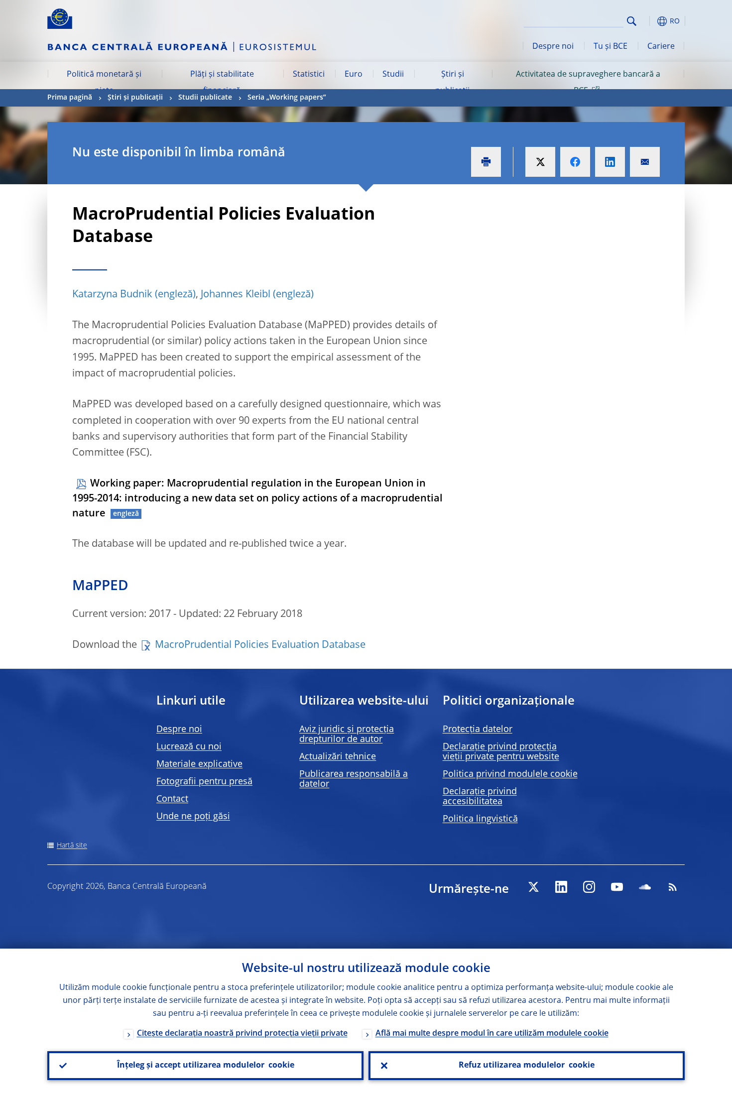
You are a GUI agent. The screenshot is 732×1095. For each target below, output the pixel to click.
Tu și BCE (610, 47)
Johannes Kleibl (235, 295)
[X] (533, 887)
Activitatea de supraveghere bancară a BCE (588, 83)
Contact (172, 799)
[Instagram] (589, 887)
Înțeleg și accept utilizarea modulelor (205, 1066)
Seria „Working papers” (286, 97)
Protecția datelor (477, 729)
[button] (650, 21)
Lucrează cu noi (189, 746)
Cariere (661, 47)
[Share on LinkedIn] (610, 162)
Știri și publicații (452, 83)
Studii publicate (205, 97)
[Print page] (486, 162)
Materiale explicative (199, 764)
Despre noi (553, 47)
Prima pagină (69, 97)
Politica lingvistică (480, 819)
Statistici (309, 75)
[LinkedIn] (561, 887)
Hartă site (72, 845)
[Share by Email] (645, 162)
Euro (354, 75)
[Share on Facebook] (575, 162)
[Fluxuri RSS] (673, 887)
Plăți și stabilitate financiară (222, 83)
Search (631, 21)
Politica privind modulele (510, 774)
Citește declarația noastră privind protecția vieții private (242, 1034)
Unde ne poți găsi (193, 816)
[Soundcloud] (645, 887)
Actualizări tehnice (337, 756)
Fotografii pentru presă (204, 781)
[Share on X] (540, 162)
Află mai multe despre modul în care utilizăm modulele (492, 1034)
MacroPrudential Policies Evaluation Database (260, 645)
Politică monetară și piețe (104, 83)
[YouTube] (617, 887)
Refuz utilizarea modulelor (527, 1066)
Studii (393, 75)
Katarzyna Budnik (112, 295)
